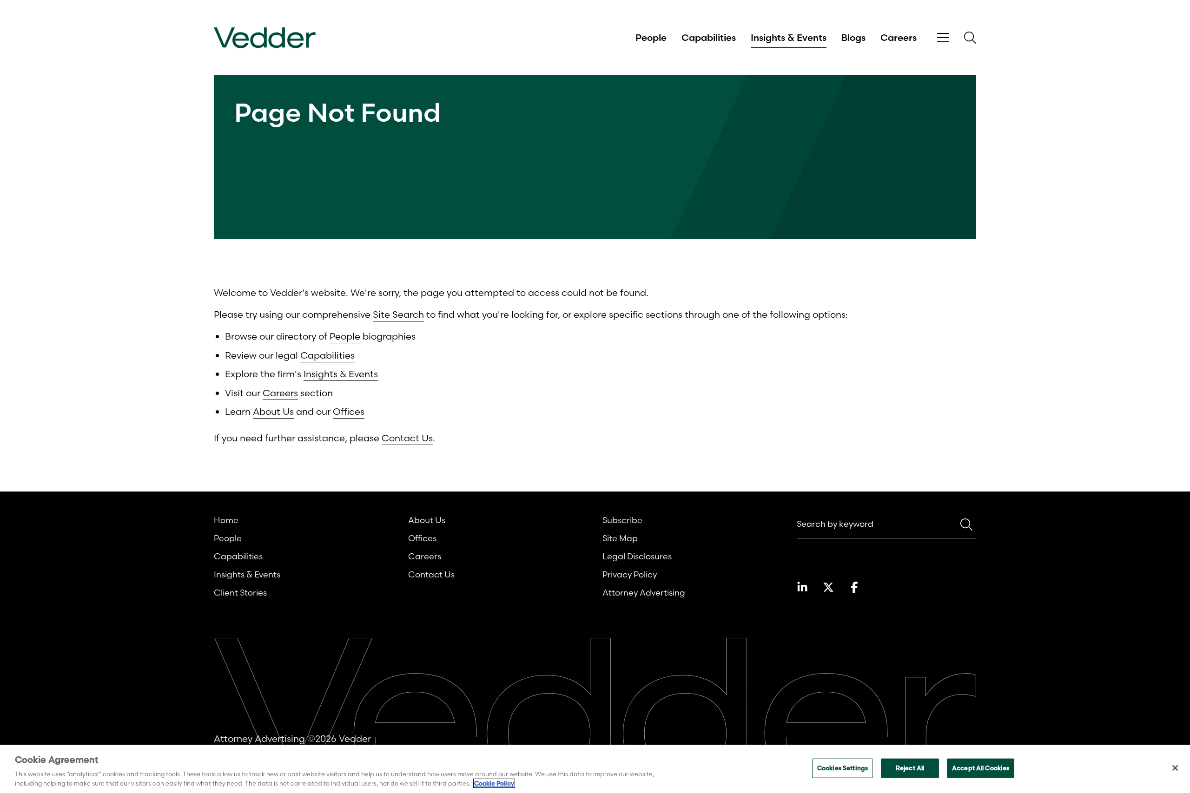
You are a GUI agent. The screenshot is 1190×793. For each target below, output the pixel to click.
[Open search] (970, 38)
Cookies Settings (842, 768)
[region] (595, 769)
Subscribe (622, 520)
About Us (273, 411)
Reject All (910, 768)
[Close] (1175, 768)
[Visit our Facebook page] (854, 587)
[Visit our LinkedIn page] (802, 587)
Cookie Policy (494, 783)
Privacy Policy (629, 574)
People (651, 37)
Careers (898, 37)
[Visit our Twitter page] (828, 587)
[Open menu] (943, 38)
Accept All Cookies (980, 768)
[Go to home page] (265, 37)
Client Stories (240, 592)
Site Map (620, 538)
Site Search (398, 314)
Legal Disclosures (637, 556)
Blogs (853, 37)
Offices (348, 411)
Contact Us (407, 438)
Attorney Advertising (643, 592)
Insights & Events (788, 37)
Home (226, 520)
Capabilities (708, 37)
